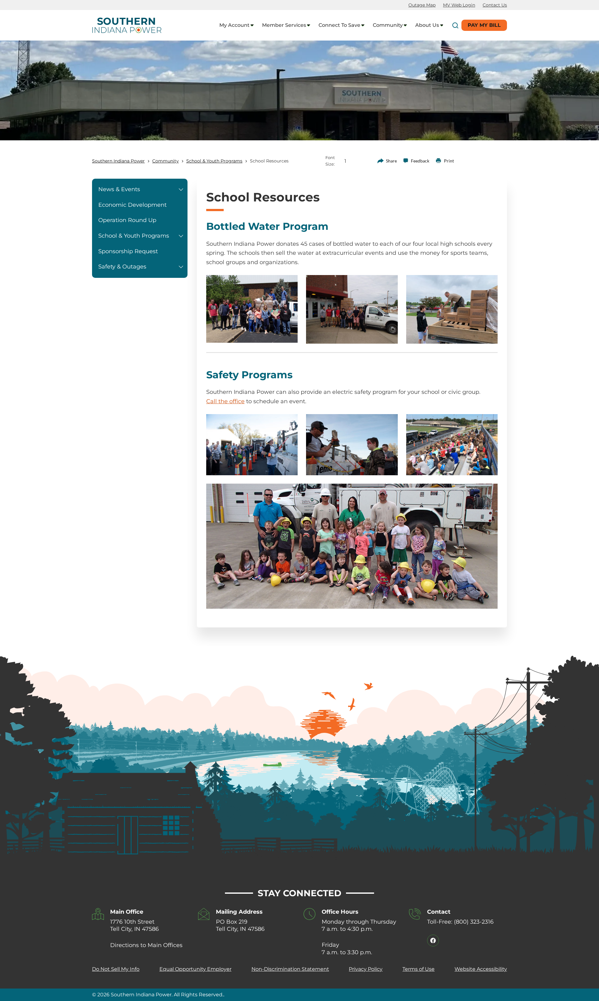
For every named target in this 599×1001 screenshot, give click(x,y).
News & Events (119, 189)
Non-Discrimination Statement (290, 969)
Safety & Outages (122, 266)
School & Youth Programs (133, 235)
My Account (234, 25)
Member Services (284, 25)
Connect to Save (339, 25)
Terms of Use (418, 969)
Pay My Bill (484, 25)
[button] (181, 189)
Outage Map (422, 5)
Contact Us (495, 5)
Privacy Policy (365, 969)
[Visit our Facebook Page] (433, 940)
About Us (427, 25)
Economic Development (132, 204)
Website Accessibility (481, 969)
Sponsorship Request (128, 251)
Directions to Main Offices (146, 945)
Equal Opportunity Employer (195, 969)
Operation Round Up (127, 220)
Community (388, 25)
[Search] (455, 25)
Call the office (225, 401)
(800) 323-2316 (474, 921)
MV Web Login (459, 5)
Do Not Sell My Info (115, 969)
